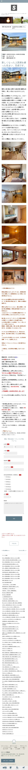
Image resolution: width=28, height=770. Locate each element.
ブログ (24, 748)
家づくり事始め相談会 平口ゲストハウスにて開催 (11, 566)
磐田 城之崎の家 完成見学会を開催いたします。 (10, 586)
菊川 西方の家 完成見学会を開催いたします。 (10, 600)
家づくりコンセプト (14, 745)
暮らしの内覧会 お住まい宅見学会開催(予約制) (10, 709)
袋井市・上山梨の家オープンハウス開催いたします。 (11, 636)
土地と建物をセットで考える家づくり (8, 588)
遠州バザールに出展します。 (7, 707)
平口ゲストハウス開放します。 (7, 644)
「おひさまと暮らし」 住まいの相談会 (9, 584)
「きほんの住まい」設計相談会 (7, 598)
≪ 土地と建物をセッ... (6, 550)
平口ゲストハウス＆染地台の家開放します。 (9, 713)
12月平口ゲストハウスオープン (7, 729)
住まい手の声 (5, 748)
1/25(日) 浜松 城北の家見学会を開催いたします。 (10, 564)
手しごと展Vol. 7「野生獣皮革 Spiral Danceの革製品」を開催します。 (13, 682)
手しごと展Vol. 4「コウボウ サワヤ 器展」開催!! (11, 696)
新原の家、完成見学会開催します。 (8, 694)
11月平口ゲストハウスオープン (7, 731)
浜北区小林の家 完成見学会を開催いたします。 (10, 626)
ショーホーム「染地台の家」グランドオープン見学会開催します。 (13, 717)
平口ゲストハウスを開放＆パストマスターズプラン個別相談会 (11, 624)
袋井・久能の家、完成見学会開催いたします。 (10, 686)
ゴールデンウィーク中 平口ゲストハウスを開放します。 (11, 619)
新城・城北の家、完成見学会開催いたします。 (10, 684)
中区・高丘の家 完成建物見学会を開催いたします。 (11, 646)
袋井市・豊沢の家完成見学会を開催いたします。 (10, 628)
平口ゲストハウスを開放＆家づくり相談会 (9, 630)
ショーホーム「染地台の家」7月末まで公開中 (10, 715)
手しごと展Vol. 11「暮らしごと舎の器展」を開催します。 (12, 642)
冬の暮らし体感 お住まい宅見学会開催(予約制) (10, 727)
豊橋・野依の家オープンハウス (7, 580)
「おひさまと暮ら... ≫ (22, 550)
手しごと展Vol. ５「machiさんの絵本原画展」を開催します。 (13, 692)
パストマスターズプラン (7, 747)
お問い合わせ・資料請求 (8, 760)
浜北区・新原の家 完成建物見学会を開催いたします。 (11, 654)
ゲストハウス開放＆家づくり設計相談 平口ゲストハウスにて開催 (13, 617)
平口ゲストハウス (23, 745)
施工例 (16, 747)
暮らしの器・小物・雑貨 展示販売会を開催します (11, 613)
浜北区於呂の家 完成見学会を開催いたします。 (10, 615)
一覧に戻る (14, 543)
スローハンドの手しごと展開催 (7, 711)
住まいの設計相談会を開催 (6, 582)
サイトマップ (3, 764)
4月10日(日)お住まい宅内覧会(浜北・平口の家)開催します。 (12, 721)
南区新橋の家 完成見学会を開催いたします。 (10, 621)
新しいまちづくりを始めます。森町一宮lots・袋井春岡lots (12, 602)
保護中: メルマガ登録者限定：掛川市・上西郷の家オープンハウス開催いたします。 (13, 633)
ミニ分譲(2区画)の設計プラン (7, 596)
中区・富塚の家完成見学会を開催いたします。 (10, 658)
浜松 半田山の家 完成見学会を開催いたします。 (10, 572)
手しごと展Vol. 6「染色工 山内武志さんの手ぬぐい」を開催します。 (14, 690)
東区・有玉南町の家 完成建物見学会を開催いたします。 (12, 652)
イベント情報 (4, 555)
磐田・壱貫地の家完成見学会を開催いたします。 (10, 662)
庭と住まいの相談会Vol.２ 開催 (7, 592)
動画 (11, 748)
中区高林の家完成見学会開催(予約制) (8, 725)
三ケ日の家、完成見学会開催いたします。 (9, 688)
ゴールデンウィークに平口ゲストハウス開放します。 (11, 719)
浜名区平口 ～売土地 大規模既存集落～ (9, 590)
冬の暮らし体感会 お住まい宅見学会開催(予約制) (10, 679)
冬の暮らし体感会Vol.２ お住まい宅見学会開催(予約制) (11, 677)
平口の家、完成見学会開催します (8, 733)
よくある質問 (17, 748)
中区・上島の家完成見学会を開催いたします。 (10, 660)
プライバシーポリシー (11, 764)
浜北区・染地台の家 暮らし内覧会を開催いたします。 (11, 656)
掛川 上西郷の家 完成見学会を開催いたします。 (11, 568)
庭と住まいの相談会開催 (6, 594)
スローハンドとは (4, 745)
